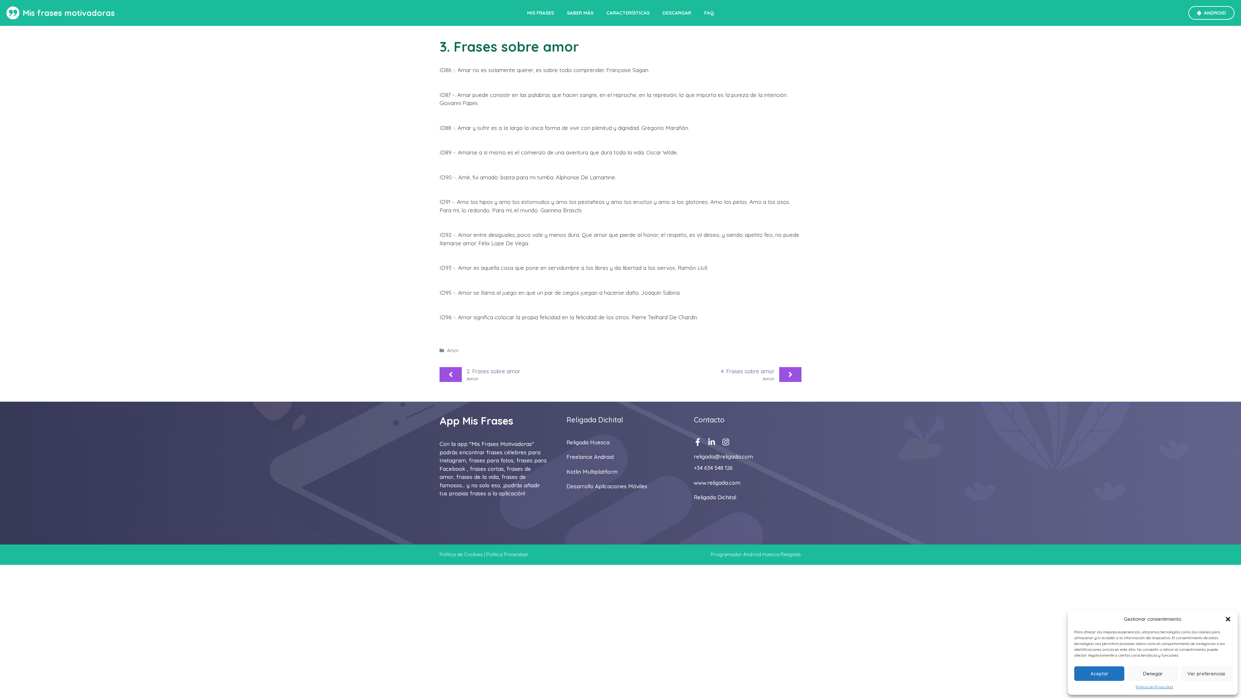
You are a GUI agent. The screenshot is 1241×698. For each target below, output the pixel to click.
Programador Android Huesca (745, 554)
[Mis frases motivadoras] (12, 13)
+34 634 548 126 (713, 467)
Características (628, 13)
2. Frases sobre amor (493, 371)
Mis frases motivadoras (69, 13)
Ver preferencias (1206, 674)
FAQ (709, 13)
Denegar (1153, 674)
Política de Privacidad (1154, 686)
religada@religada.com (723, 456)
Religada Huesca (588, 442)
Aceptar (1099, 674)
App (450, 420)
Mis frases (540, 13)
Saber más (580, 13)
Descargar (677, 13)
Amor (453, 351)
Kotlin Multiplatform (592, 471)
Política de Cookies (461, 554)
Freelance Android (590, 456)
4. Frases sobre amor (747, 371)
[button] (1228, 619)
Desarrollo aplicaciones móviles (607, 486)
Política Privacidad (506, 554)
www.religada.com (717, 482)
